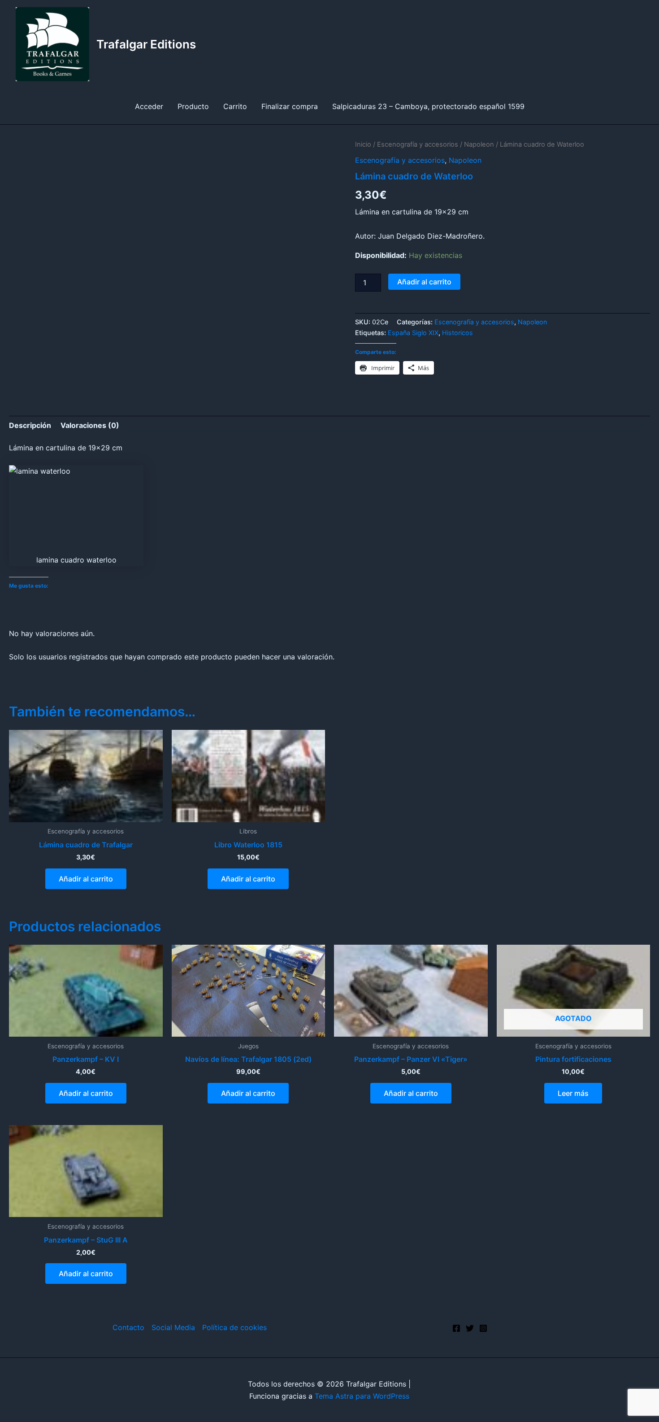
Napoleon (479, 144)
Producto (193, 106)
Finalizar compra (289, 106)
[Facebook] (456, 1328)
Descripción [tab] (30, 425)
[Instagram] (483, 1328)
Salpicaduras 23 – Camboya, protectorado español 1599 (428, 106)
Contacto (128, 1327)
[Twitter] (470, 1328)
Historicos (457, 332)
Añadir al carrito (424, 281)
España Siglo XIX (413, 332)
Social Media (173, 1327)
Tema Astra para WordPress (362, 1395)
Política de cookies (234, 1327)
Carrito (235, 106)
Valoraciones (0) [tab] (90, 425)
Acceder (149, 106)
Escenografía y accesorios (417, 144)
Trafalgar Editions (146, 44)
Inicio (363, 144)
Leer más (573, 1093)
